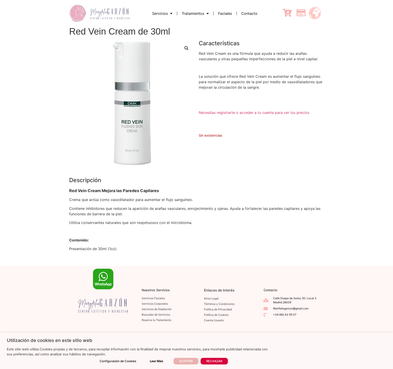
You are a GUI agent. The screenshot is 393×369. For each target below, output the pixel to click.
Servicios (160, 13)
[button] (186, 48)
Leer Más (156, 361)
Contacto (249, 13)
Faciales (225, 13)
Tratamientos (193, 13)
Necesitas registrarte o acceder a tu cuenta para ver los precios (254, 112)
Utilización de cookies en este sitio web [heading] (49, 340)
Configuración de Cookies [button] (118, 361)
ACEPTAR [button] (186, 361)
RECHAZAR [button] (214, 361)
